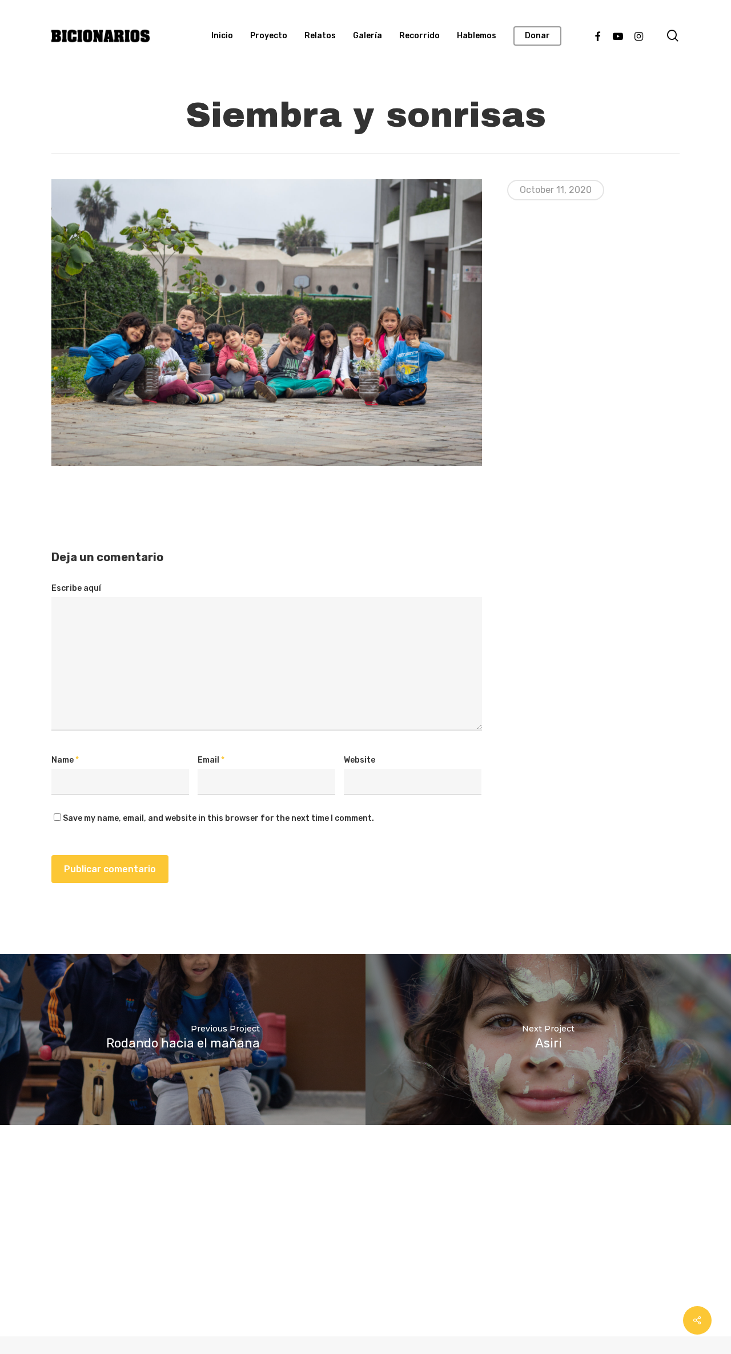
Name (65, 760)
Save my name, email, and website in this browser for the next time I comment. (218, 818)
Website (359, 760)
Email (211, 760)
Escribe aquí (76, 588)
